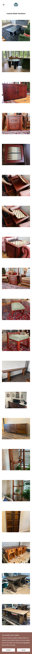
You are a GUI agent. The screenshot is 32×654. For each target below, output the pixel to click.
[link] (16, 4)
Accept (23, 650)
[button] (4, 4)
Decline (8, 650)
